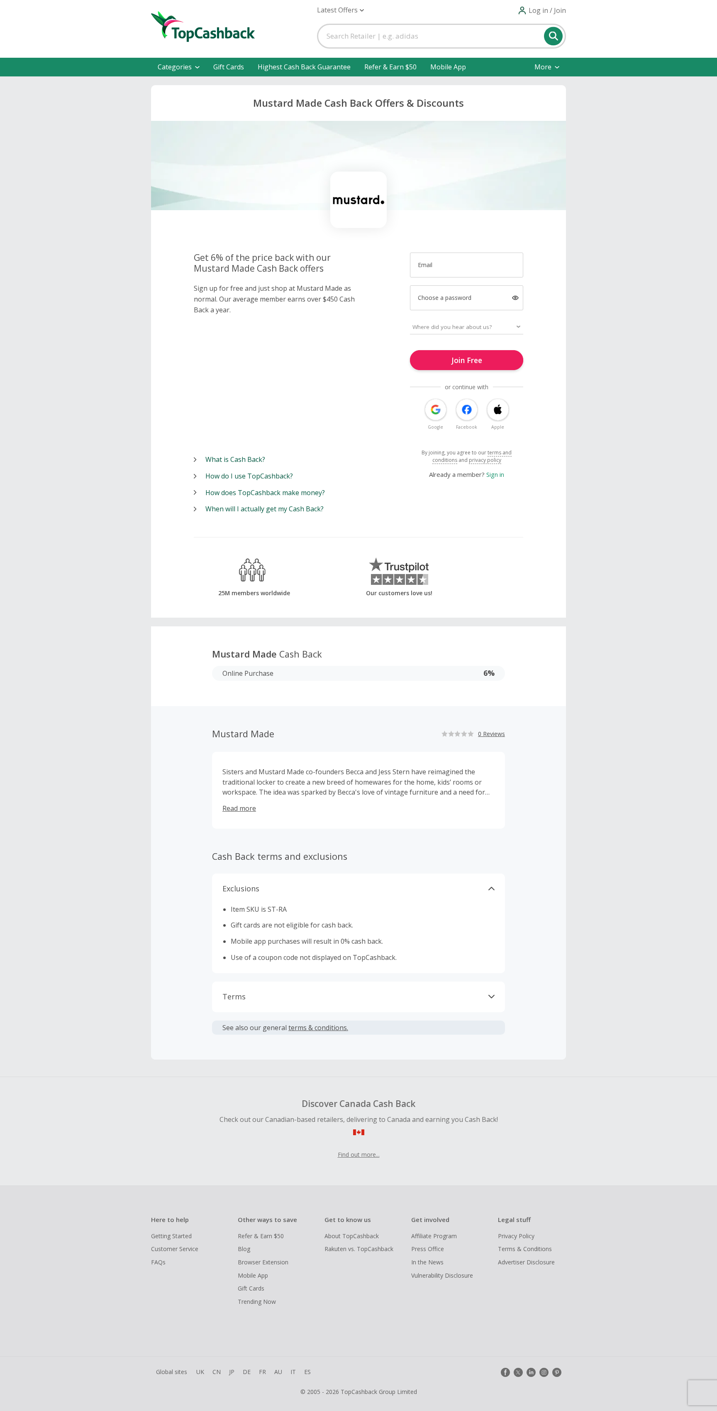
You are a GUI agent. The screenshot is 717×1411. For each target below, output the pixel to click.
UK (200, 1372)
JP (231, 1372)
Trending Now (257, 1301)
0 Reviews (491, 734)
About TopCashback (351, 1236)
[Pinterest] (556, 1372)
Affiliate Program (434, 1236)
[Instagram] (544, 1372)
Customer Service (174, 1249)
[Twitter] (518, 1372)
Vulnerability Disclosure (442, 1275)
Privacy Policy (516, 1236)
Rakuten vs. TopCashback (358, 1249)
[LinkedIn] (531, 1372)
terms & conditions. (318, 1027)
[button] (340, 10)
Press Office (427, 1249)
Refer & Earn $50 (390, 66)
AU (278, 1372)
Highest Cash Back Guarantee (304, 66)
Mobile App (448, 66)
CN (216, 1372)
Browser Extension (263, 1262)
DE (247, 1372)
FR (262, 1372)
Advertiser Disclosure (526, 1262)
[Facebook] (505, 1372)
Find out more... (359, 1154)
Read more (239, 808)
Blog (244, 1249)
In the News (427, 1262)
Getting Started (171, 1236)
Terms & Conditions (525, 1249)
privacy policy (485, 460)
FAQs (158, 1262)
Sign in (495, 474)
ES (307, 1372)
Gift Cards (228, 66)
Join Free (466, 360)
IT (293, 1372)
